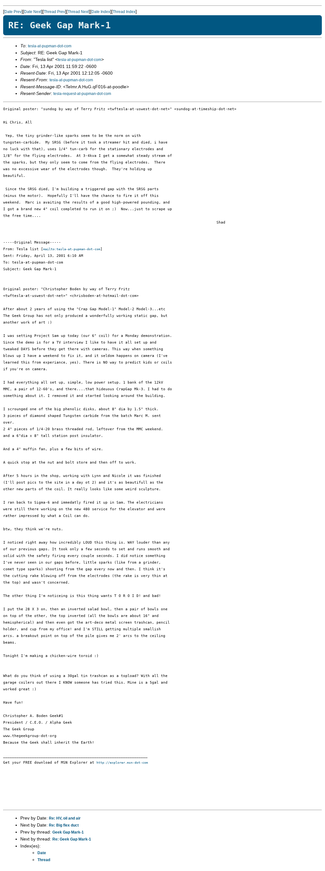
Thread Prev (54, 12)
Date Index (100, 12)
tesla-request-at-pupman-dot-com (82, 93)
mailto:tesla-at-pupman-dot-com (71, 249)
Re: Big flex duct (64, 825)
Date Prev (13, 12)
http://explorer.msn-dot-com (122, 762)
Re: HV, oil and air (65, 818)
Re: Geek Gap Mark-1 (71, 839)
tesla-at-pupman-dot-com (49, 46)
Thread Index (124, 12)
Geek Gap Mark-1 (68, 832)
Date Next (32, 12)
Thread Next (78, 12)
